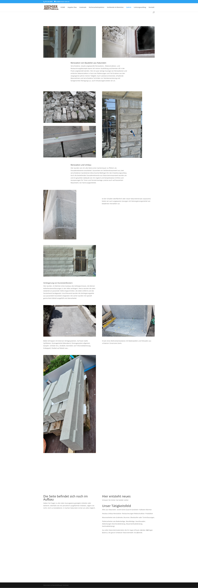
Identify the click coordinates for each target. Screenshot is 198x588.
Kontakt (151, 7)
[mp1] (128, 336)
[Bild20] (128, 57)
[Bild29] (69, 276)
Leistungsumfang (140, 7)
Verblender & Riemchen (115, 7)
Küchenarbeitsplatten (96, 7)
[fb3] (69, 57)
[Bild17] (122, 157)
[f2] (59, 239)
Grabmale (82, 7)
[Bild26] (69, 157)
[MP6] (69, 336)
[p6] (69, 122)
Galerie (128, 7)
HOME (63, 7)
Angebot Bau (72, 7)
